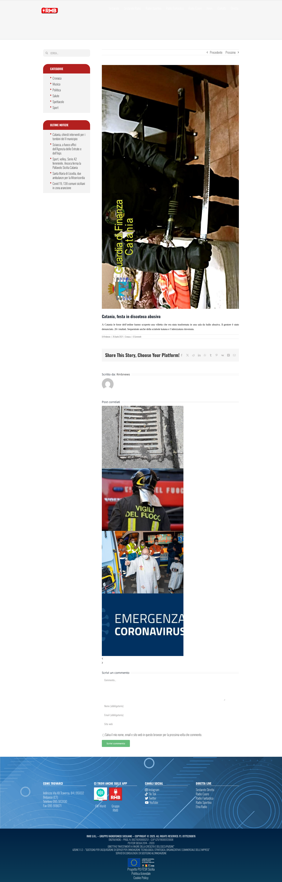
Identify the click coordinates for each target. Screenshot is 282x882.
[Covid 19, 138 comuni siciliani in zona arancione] (142, 595)
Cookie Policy (141, 877)
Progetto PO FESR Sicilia (141, 869)
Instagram (153, 789)
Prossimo (231, 52)
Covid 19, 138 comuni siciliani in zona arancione (69, 185)
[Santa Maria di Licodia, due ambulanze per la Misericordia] (142, 533)
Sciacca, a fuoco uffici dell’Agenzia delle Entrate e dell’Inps (67, 148)
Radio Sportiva (203, 802)
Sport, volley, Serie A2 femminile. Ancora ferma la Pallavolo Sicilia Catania (67, 163)
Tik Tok (152, 793)
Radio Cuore (202, 793)
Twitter (152, 798)
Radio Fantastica (204, 798)
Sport (55, 107)
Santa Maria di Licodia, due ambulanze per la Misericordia (69, 175)
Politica (57, 90)
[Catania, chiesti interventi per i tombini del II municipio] (142, 407)
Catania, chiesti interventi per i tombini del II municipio (69, 136)
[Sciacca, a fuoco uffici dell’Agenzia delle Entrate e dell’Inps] (142, 470)
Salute (56, 96)
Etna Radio (201, 806)
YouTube (153, 802)
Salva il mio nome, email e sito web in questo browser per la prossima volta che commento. (153, 734)
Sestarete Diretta (205, 789)
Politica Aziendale (141, 873)
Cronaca (128, 336)
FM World (100, 805)
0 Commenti (137, 336)
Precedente (216, 52)
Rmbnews (107, 336)
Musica (56, 84)
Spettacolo (58, 101)
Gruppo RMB (115, 808)
